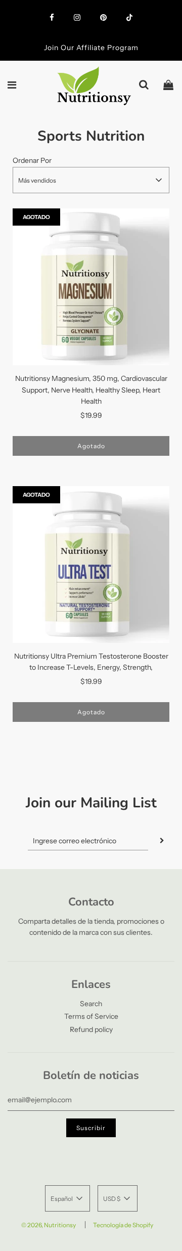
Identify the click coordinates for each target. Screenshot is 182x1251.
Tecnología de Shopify (123, 1225)
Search (91, 1003)
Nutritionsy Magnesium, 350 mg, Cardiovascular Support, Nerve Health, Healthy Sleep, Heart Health (91, 390)
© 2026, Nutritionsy (48, 1225)
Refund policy (91, 1029)
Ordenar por (32, 160)
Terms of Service (91, 1016)
